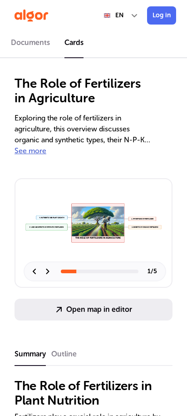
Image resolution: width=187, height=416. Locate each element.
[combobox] (121, 15)
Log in (162, 15)
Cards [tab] (74, 42)
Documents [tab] (30, 42)
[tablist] (93, 44)
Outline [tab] (64, 354)
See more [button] (30, 150)
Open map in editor (99, 309)
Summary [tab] (30, 354)
